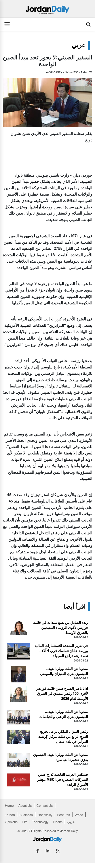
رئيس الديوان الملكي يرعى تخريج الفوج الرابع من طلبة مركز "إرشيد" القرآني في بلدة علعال (62, 736)
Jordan (10, 814)
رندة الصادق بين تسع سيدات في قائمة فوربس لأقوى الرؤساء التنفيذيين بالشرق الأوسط (60, 627)
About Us (25, 805)
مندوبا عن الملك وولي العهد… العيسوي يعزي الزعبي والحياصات (63, 714)
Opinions (11, 821)
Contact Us (44, 805)
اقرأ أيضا (74, 606)
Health (58, 821)
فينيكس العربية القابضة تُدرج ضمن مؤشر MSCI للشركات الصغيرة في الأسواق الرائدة (62, 779)
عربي (79, 45)
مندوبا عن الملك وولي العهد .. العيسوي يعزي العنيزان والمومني (64, 671)
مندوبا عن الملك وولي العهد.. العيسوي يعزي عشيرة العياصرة (60, 757)
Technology (40, 821)
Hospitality (45, 814)
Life (24, 821)
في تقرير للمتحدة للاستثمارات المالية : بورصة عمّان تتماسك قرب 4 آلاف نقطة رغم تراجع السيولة (60, 650)
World (79, 814)
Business (26, 814)
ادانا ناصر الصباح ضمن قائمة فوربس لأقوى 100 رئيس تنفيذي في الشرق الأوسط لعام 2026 (62, 693)
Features (63, 814)
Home (9, 805)
